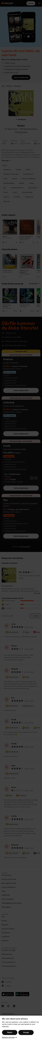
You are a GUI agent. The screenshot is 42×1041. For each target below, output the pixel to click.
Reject (9, 1032)
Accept (26, 1032)
